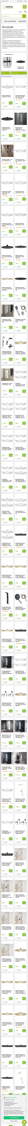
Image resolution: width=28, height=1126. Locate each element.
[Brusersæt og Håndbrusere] (21, 61)
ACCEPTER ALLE (14, 1117)
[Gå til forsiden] (2, 21)
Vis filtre (4, 73)
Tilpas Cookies (14, 1121)
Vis (11, 103)
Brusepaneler (7, 67)
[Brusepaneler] (7, 61)
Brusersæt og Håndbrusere (20, 67)
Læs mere (6, 1115)
